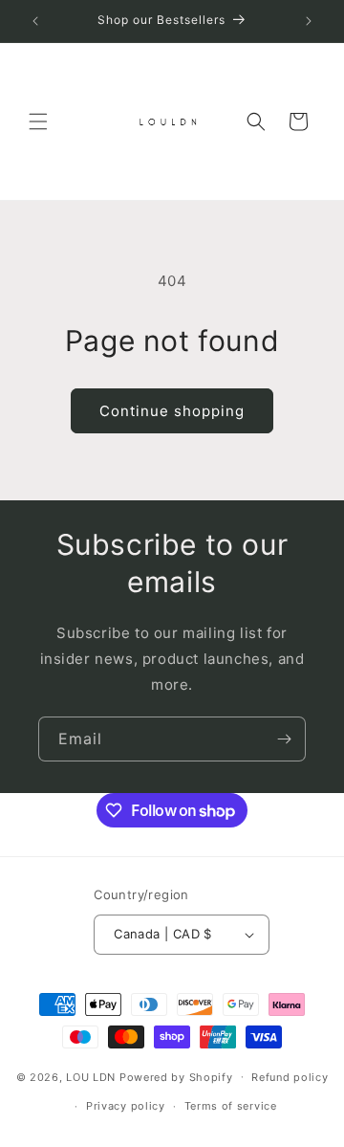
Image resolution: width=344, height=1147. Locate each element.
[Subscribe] (284, 739)
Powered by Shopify (176, 1076)
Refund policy (289, 1077)
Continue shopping (172, 411)
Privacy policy (125, 1106)
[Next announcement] (309, 21)
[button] (38, 121)
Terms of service (230, 1106)
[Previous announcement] (35, 21)
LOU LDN (91, 1076)
